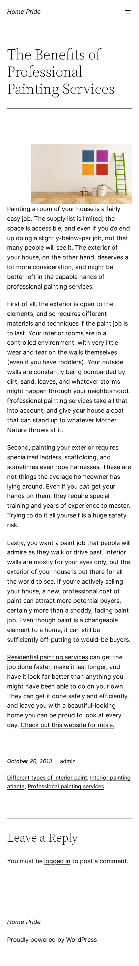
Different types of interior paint (47, 777)
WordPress (81, 939)
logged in (57, 861)
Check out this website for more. (67, 724)
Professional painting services (66, 786)
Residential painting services (47, 657)
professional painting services (49, 286)
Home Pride (24, 11)
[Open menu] (128, 12)
